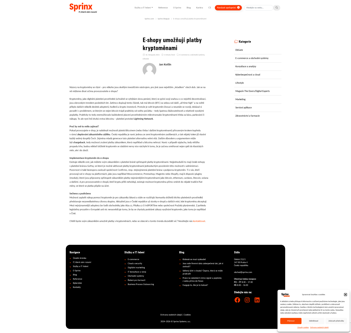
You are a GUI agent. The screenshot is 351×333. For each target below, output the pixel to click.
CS (209, 7)
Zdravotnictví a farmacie (247, 116)
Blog (189, 8)
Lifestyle (146, 59)
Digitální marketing (136, 268)
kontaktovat (199, 221)
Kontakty (77, 287)
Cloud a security (135, 264)
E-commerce (133, 259)
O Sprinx (177, 8)
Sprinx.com (149, 19)
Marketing (240, 99)
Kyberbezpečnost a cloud (247, 75)
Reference (163, 8)
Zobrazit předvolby (336, 321)
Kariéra (199, 8)
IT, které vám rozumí (82, 262)
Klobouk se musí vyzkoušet (194, 259)
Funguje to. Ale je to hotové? (195, 285)
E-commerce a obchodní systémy (191, 55)
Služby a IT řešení (143, 8)
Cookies (187, 315)
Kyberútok (77, 283)
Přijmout (291, 321)
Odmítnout (313, 321)
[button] (345, 294)
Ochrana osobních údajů (319, 328)
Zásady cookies (303, 328)
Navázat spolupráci (227, 7)
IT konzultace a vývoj (137, 272)
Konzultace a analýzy (245, 66)
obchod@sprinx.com (243, 272)
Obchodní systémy (136, 276)
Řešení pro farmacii (136, 280)
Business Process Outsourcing (141, 284)
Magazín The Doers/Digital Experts (252, 91)
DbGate (239, 50)
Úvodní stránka (79, 258)
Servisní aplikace (243, 107)
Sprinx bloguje (163, 19)
